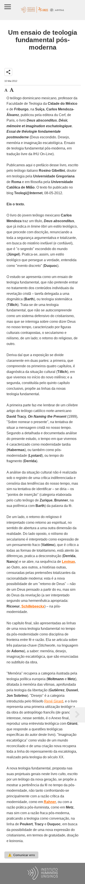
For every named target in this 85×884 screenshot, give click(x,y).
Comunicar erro (21, 855)
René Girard (53, 701)
